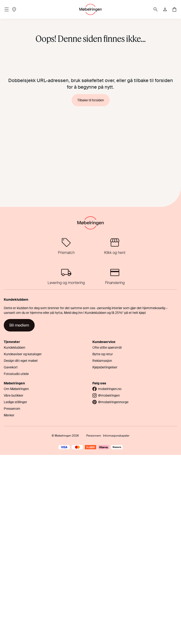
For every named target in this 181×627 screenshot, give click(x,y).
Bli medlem (19, 325)
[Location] (14, 9)
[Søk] (155, 9)
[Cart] (174, 9)
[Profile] (165, 9)
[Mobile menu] (6, 9)
